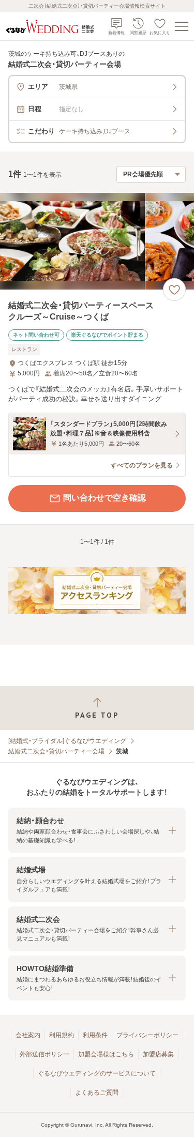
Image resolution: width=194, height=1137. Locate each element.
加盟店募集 (158, 1054)
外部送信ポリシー (44, 1054)
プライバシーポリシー (147, 1035)
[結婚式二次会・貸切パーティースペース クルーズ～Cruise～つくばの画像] (97, 241)
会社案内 (28, 1035)
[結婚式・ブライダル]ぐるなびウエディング (67, 741)
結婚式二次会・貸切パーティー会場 (56, 751)
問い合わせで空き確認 (104, 497)
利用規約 (61, 1035)
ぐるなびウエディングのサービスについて (97, 1073)
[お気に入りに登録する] (174, 289)
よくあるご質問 (96, 1092)
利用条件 (95, 1035)
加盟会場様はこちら (106, 1054)
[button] (97, 830)
